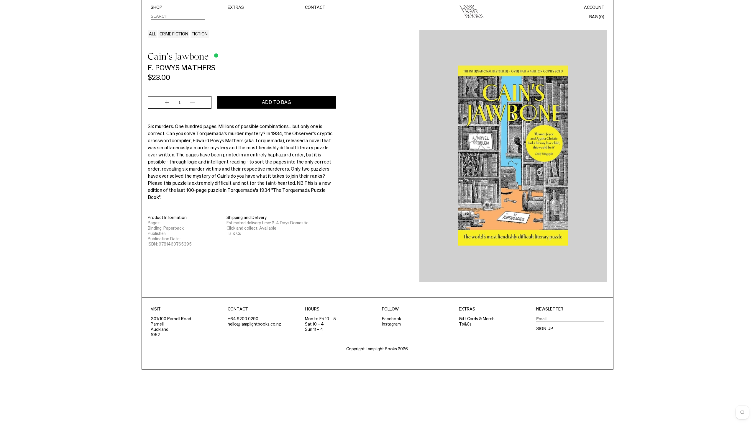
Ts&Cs (465, 324)
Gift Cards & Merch (477, 318)
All (152, 34)
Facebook (391, 318)
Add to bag (276, 102)
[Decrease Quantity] (192, 102)
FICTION (200, 34)
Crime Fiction (174, 34)
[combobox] (178, 16)
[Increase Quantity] (167, 102)
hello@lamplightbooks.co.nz (254, 324)
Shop (156, 7)
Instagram (391, 324)
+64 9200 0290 (243, 318)
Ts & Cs (233, 233)
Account (594, 7)
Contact (315, 7)
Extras (236, 7)
